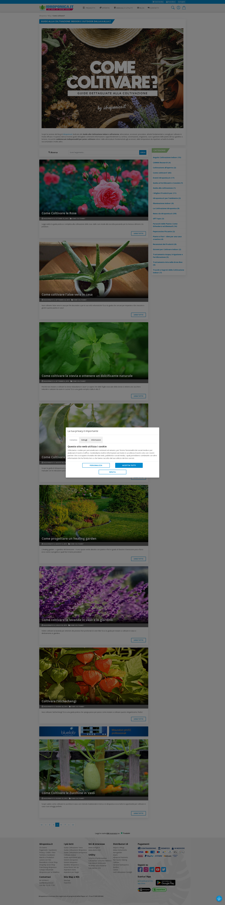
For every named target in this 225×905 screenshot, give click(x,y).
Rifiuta (112, 472)
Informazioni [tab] (96, 440)
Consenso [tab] (73, 440)
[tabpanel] (112, 452)
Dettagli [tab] (84, 440)
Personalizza (96, 465)
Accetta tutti (129, 465)
